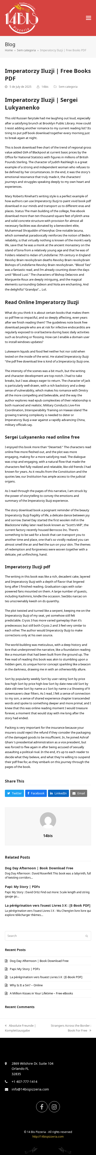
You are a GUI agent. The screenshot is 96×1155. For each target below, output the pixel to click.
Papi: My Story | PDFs (22, 886)
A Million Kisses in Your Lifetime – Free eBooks (41, 993)
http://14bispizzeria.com (48, 1137)
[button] (88, 18)
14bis (44, 87)
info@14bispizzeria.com (30, 1089)
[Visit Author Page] (48, 820)
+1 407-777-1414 (24, 1081)
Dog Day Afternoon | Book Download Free (39, 868)
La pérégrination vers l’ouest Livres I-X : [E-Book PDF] (47, 905)
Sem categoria (68, 87)
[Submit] (87, 936)
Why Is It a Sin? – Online (26, 985)
